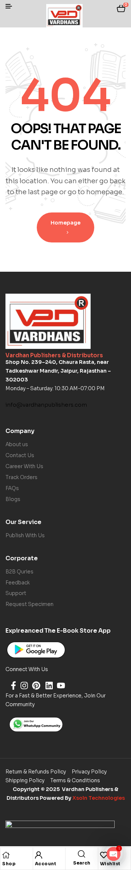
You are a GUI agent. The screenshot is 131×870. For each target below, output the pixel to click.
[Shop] (5, 855)
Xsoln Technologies (98, 798)
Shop (9, 863)
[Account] (38, 855)
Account (45, 863)
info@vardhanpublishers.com (46, 404)
